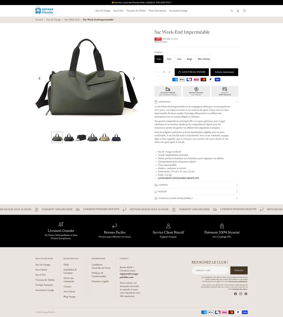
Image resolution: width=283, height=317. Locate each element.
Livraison (163, 185)
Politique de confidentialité (237, 281)
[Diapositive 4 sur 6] (92, 137)
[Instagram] (240, 294)
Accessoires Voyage (44, 290)
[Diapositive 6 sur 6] (116, 137)
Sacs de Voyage (53, 20)
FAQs (66, 265)
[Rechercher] (231, 11)
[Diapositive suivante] (134, 79)
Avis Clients (69, 292)
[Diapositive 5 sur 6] (104, 137)
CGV (218, 281)
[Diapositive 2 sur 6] (69, 137)
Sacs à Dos (40, 275)
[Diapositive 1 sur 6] (57, 137)
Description (164, 102)
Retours (163, 191)
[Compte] (238, 11)
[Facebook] (235, 294)
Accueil (39, 20)
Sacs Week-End (71, 20)
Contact (67, 287)
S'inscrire (239, 270)
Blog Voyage (69, 297)
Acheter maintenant (224, 72)
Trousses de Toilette (45, 280)
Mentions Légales (100, 281)
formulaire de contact (239, 289)
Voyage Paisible (48, 312)
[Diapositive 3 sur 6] (80, 137)
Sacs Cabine (41, 270)
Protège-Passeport (44, 285)
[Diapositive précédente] (38, 79)
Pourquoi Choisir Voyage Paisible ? (176, 198)
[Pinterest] (246, 294)
